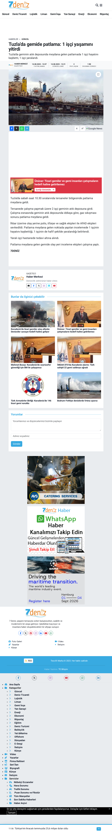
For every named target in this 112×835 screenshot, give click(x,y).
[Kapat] (110, 809)
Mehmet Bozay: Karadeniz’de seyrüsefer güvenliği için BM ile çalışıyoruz (31, 366)
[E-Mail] (28, 285)
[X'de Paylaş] (16, 128)
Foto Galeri (17, 641)
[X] (25, 633)
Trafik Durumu (21, 789)
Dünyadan (19, 740)
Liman (44, 14)
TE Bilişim (63, 669)
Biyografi (14, 768)
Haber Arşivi (20, 803)
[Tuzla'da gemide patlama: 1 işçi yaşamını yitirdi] (56, 97)
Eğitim (17, 722)
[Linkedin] (49, 285)
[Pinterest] (30, 633)
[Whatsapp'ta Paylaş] (21, 128)
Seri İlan (13, 764)
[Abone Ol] (94, 128)
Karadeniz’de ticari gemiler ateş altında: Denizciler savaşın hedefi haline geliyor (30, 330)
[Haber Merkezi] (17, 278)
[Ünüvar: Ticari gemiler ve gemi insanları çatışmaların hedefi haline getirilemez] (79, 313)
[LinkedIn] (41, 633)
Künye (14, 647)
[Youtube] (54, 285)
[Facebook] (33, 285)
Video (61, 641)
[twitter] (34, 678)
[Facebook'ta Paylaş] (12, 128)
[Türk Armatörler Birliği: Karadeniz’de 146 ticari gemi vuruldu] (33, 385)
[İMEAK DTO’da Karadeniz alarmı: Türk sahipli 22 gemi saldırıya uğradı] (79, 349)
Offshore (19, 736)
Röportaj (104, 14)
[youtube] (66, 678)
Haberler (13, 39)
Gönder (16, 443)
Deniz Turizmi (21, 726)
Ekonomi (92, 14)
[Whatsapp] (51, 633)
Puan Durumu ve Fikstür (27, 792)
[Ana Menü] (101, 5)
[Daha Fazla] (27, 128)
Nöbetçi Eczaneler (23, 782)
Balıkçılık (19, 729)
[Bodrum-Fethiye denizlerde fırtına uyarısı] (79, 385)
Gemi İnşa (55, 14)
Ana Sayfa (14, 684)
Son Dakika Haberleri (25, 799)
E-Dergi (18, 743)
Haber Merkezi (34, 276)
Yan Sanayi (69, 14)
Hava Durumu (21, 785)
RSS (30, 661)
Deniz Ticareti (19, 14)
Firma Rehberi (17, 761)
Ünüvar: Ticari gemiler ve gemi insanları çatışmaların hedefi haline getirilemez (77, 330)
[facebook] (18, 678)
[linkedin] (98, 678)
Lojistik (33, 14)
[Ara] (97, 5)
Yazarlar (15, 644)
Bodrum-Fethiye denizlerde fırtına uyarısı (77, 400)
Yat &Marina (20, 733)
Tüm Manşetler (22, 796)
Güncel (5, 14)
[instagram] (50, 678)
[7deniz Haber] (19, 5)
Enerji (81, 14)
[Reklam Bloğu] (56, 479)
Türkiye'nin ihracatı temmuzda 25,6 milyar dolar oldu (41, 828)
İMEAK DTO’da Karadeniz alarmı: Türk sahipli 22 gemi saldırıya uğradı (76, 366)
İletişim (61, 644)
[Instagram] (44, 285)
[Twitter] (38, 285)
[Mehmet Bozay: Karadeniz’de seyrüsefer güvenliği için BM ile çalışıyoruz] (33, 349)
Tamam (12, 812)
